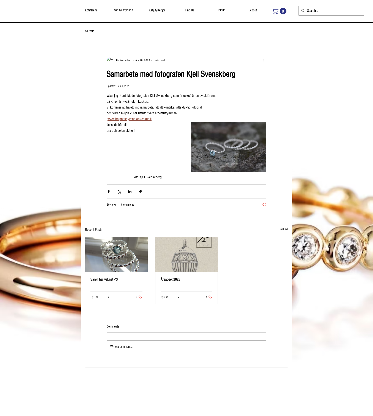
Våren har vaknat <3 (104, 279)
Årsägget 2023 (170, 279)
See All (284, 229)
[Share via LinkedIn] (130, 191)
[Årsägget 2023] (186, 254)
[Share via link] (140, 191)
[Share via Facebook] (109, 191)
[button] (280, 11)
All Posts (89, 31)
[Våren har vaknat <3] (116, 254)
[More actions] (263, 60)
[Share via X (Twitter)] (119, 191)
